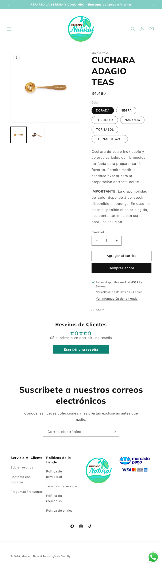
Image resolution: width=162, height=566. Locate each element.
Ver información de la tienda (117, 298)
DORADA (102, 110)
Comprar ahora (121, 268)
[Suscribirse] (114, 432)
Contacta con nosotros (21, 479)
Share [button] (100, 309)
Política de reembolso (54, 498)
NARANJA (132, 120)
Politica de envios (59, 510)
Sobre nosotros (22, 467)
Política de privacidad (54, 474)
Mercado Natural (32, 556)
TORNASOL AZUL (109, 139)
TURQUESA (104, 120)
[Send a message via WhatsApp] (153, 557)
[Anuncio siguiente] (153, 4)
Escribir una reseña (81, 349)
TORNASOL (105, 129)
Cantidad (98, 232)
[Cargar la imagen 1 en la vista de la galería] (19, 135)
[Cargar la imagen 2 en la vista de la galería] (37, 135)
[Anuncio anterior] (8, 4)
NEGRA (126, 110)
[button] (9, 29)
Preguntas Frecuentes (27, 491)
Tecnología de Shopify (57, 556)
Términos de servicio (61, 486)
